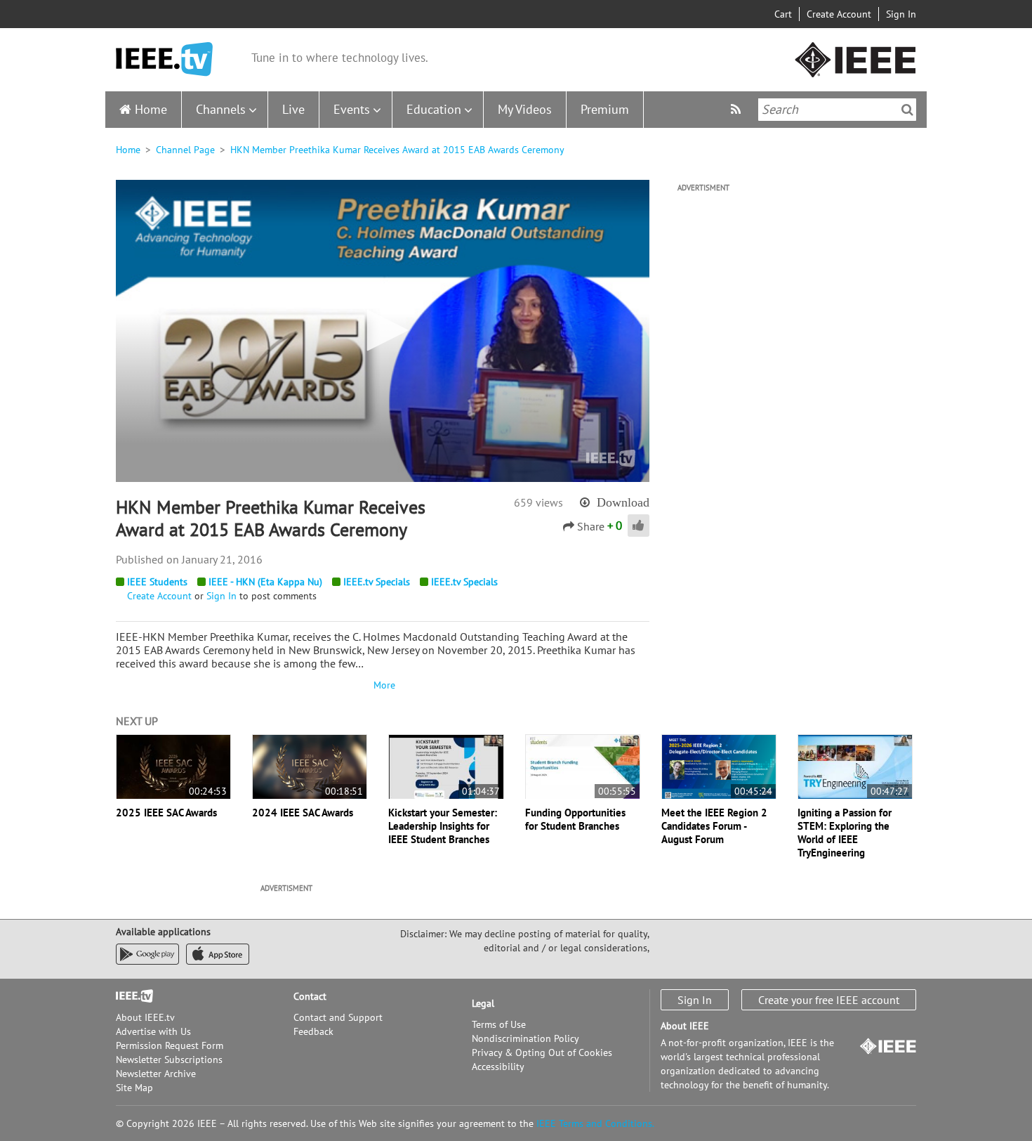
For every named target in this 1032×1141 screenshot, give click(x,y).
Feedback (313, 1031)
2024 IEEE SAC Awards (302, 812)
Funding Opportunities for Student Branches (575, 819)
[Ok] (907, 109)
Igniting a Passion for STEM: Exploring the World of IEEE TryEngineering (845, 832)
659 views (538, 502)
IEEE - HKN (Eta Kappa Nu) (265, 581)
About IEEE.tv (145, 1017)
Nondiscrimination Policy (525, 1038)
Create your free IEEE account (828, 1000)
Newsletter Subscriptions (169, 1059)
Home (151, 109)
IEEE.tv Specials (376, 581)
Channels (221, 109)
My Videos (525, 109)
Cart (783, 14)
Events (351, 109)
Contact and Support (338, 1017)
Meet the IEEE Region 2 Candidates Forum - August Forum (714, 826)
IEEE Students (157, 581)
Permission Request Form (169, 1045)
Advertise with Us (153, 1031)
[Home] (164, 59)
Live (293, 109)
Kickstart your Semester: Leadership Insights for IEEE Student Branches (442, 826)
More (382, 685)
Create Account (839, 14)
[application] (382, 331)
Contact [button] (309, 996)
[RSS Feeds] (737, 109)
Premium (605, 109)
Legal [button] (483, 1003)
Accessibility (498, 1066)
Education (433, 109)
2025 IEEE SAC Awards (166, 812)
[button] (383, 330)
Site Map (134, 1087)
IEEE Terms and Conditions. (595, 1123)
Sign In (901, 14)
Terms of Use (499, 1024)
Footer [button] (130, 996)
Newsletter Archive (156, 1073)
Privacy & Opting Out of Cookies (542, 1052)
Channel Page (185, 149)
